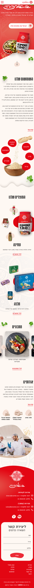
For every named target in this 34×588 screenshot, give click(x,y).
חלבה (12, 567)
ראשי (30, 574)
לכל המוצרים (17, 254)
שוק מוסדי (11, 565)
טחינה (12, 569)
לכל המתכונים (17, 368)
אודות (30, 565)
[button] (30, 347)
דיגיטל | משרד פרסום (11, 585)
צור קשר (29, 572)
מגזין (30, 567)
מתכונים (29, 569)
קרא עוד (30, 130)
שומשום (11, 572)
